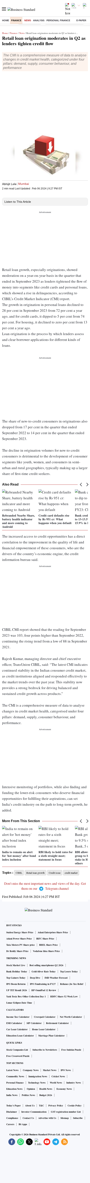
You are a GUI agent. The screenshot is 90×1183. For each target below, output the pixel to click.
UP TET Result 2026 (16, 990)
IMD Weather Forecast (56, 977)
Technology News (36, 1082)
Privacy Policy (55, 1105)
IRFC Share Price (45, 938)
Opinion (31, 1088)
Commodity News (15, 1076)
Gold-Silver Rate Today (44, 971)
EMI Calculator (14, 1023)
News (27, 20)
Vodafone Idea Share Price (46, 951)
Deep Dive (35, 977)
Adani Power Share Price (19, 938)
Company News (31, 1070)
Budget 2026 (45, 1095)
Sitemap (64, 1118)
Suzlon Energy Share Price (19, 932)
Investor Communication (33, 1111)
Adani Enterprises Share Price (53, 932)
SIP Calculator (34, 1023)
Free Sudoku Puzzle (71, 1049)
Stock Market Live (15, 965)
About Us (30, 1105)
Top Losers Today (69, 971)
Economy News (64, 1088)
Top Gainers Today (16, 977)
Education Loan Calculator (20, 1035)
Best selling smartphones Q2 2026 (46, 965)
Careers (10, 1124)
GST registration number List (66, 1111)
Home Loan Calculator (43, 1029)
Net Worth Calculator (71, 1016)
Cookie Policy (75, 1105)
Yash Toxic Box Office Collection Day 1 (26, 996)
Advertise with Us (47, 1118)
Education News (14, 1088)
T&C (41, 1105)
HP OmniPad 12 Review (43, 990)
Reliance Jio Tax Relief (71, 984)
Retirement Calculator (57, 1023)
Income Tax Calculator (18, 1016)
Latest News (12, 1070)
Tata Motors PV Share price (20, 944)
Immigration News (37, 1076)
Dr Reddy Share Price (17, 951)
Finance (16, 20)
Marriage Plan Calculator (51, 1035)
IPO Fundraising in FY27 (43, 984)
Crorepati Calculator (44, 1016)
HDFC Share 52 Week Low (64, 996)
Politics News (28, 1095)
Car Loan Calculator (17, 1029)
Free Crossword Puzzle (18, 1056)
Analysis (38, 20)
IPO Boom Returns (16, 984)
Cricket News (58, 1076)
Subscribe (78, 1118)
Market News (49, 1070)
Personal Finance (58, 20)
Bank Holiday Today (16, 971)
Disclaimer (11, 1111)
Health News (45, 1088)
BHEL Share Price (48, 944)
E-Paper (81, 20)
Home (5, 20)
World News (56, 1082)
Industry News (73, 1082)
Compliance (12, 1118)
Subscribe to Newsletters (44, 1049)
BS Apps (23, 1124)
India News (11, 1095)
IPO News (66, 1070)
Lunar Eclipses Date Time (19, 1002)
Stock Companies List (17, 1049)
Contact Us (28, 1118)
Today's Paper (13, 1105)
